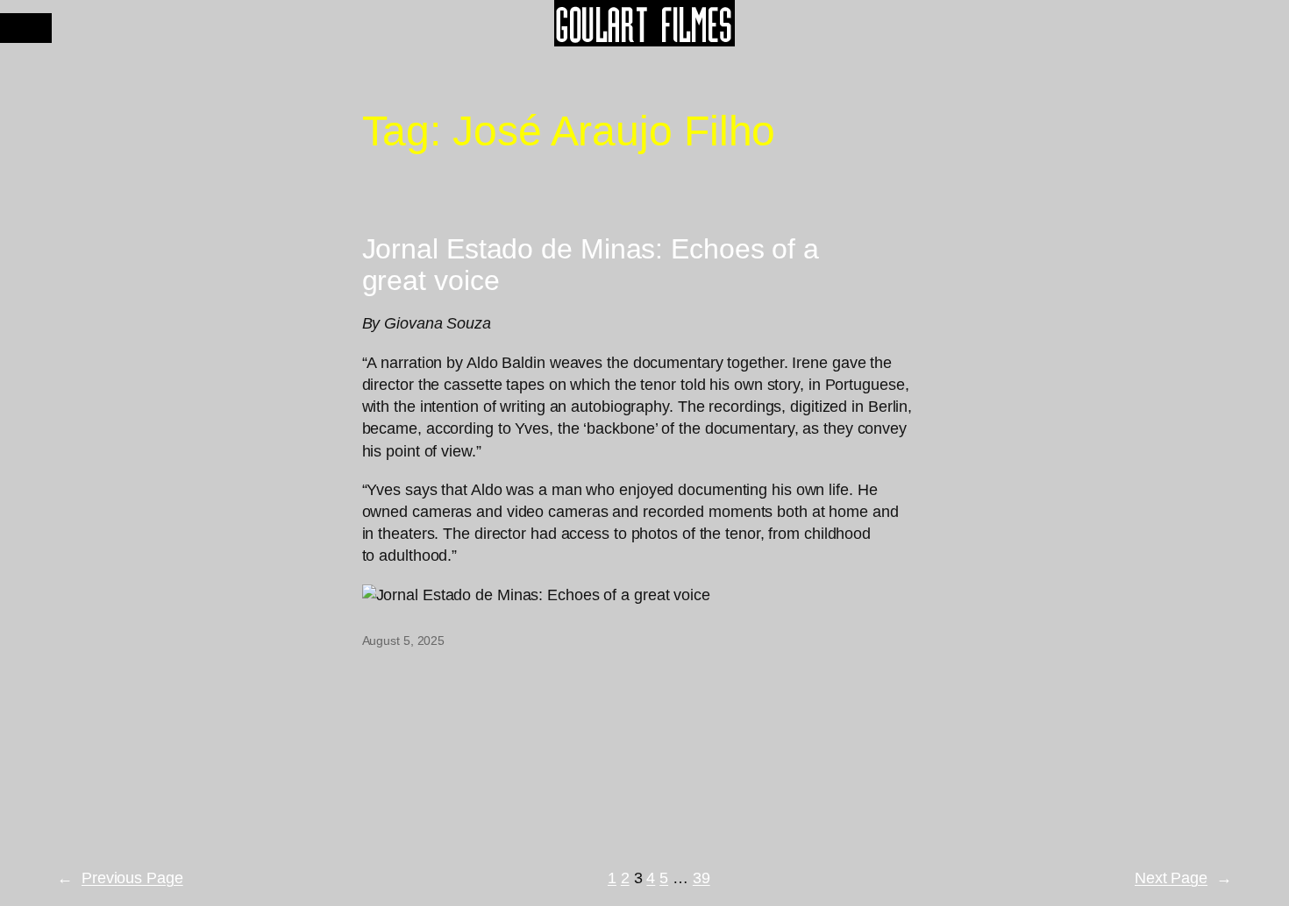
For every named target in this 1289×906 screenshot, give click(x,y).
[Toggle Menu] (26, 28)
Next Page (1183, 878)
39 (701, 878)
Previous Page (120, 878)
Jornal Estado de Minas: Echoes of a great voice (591, 264)
